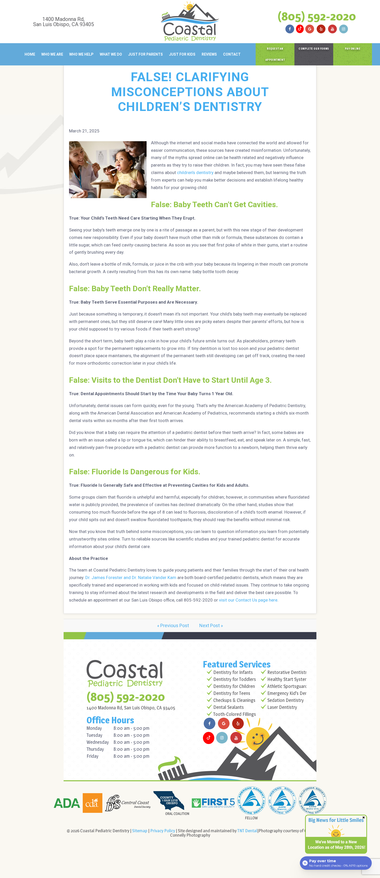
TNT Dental (247, 830)
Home (30, 54)
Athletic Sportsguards (288, 686)
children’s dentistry (195, 172)
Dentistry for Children (234, 686)
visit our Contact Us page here (248, 600)
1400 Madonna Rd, (63, 21)
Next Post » (211, 625)
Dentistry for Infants (233, 672)
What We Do (111, 54)
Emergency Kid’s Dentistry (292, 693)
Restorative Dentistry (288, 672)
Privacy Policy (162, 830)
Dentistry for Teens (231, 693)
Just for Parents (145, 54)
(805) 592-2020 (317, 16)
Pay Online (353, 48)
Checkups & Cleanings (234, 700)
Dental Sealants (228, 707)
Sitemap (139, 830)
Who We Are (52, 54)
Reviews (209, 54)
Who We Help (81, 54)
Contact (232, 54)
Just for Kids (182, 54)
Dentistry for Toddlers (234, 679)
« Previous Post (173, 625)
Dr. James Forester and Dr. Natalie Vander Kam (130, 577)
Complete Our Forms (314, 48)
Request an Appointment (275, 54)
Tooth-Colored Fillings (234, 714)
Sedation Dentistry (285, 700)
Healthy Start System (287, 679)
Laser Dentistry (282, 707)
